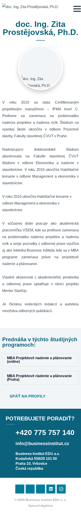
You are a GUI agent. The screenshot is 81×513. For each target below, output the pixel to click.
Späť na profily (27, 396)
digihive (46, 505)
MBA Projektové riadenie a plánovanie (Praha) (39, 377)
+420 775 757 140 (45, 432)
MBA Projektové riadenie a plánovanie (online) (39, 359)
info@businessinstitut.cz (42, 443)
